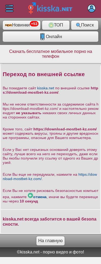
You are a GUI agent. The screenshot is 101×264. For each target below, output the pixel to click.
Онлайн (54, 36)
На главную (50, 240)
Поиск (87, 25)
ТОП (58, 25)
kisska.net (45, 88)
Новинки (24, 25)
